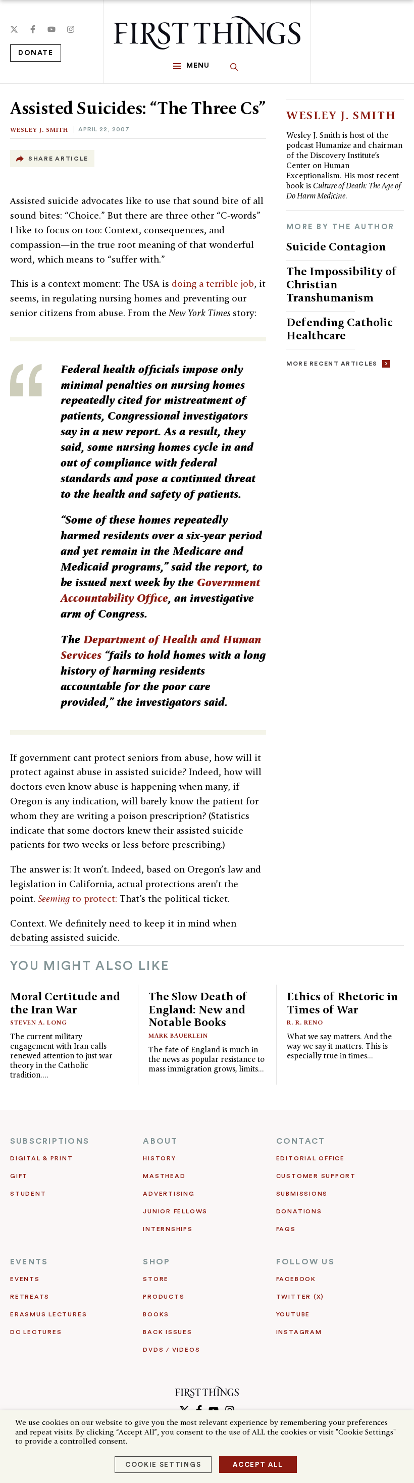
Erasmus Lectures (48, 1314)
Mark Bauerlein (178, 1035)
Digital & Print (41, 1158)
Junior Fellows (175, 1211)
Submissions (302, 1194)
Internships (167, 1229)
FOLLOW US (305, 1262)
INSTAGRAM (299, 1332)
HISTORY (159, 1158)
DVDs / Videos (171, 1350)
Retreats (29, 1297)
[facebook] (32, 29)
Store (156, 1279)
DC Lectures (36, 1332)
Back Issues (167, 1332)
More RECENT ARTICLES (332, 364)
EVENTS (29, 1262)
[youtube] (51, 29)
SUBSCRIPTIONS (49, 1141)
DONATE (35, 53)
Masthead (164, 1176)
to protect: (77, 898)
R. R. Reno (305, 1022)
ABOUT (160, 1141)
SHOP (156, 1262)
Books (156, 1314)
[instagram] (71, 29)
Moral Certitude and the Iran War (65, 1002)
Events (25, 1279)
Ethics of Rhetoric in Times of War (342, 1002)
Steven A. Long (38, 1022)
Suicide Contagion (336, 246)
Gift (19, 1176)
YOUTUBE (293, 1314)
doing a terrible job (213, 283)
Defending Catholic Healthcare (339, 328)
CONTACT (301, 1141)
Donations (299, 1211)
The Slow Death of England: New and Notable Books (197, 1009)
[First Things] (207, 32)
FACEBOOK (296, 1279)
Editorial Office (310, 1158)
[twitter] (14, 29)
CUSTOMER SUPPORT (316, 1176)
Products (163, 1297)
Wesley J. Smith (39, 129)
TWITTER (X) (300, 1297)
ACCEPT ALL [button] (258, 1464)
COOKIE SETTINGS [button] (163, 1464)
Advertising (168, 1194)
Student (28, 1194)
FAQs (286, 1229)
